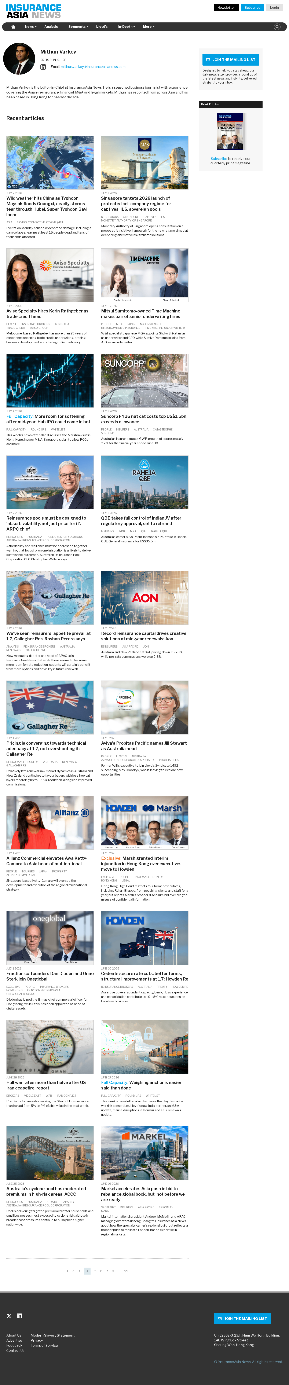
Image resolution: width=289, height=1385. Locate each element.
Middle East (32, 1095)
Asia (9, 222)
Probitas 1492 (169, 760)
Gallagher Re (36, 650)
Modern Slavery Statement (53, 1335)
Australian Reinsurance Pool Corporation (38, 540)
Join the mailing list (234, 60)
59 (126, 1271)
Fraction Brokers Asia (43, 990)
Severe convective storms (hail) (40, 222)
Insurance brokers (36, 324)
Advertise (14, 1340)
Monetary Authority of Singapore (126, 220)
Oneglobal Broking (20, 994)
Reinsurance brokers (39, 646)
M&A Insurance (151, 324)
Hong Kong (109, 880)
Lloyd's (121, 756)
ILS (163, 217)
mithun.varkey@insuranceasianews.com (93, 67)
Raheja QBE (159, 531)
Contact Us (15, 1350)
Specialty (166, 1207)
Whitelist (58, 429)
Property (59, 871)
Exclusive (108, 877)
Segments (77, 27)
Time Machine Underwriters (165, 327)
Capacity (68, 1201)
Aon (146, 646)
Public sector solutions (65, 536)
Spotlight (108, 1207)
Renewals (13, 650)
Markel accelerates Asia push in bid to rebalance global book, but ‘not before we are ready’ (143, 1194)
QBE (144, 531)
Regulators (110, 217)
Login (274, 8)
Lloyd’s (102, 27)
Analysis (51, 27)
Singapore (131, 217)
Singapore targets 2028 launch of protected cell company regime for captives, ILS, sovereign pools (136, 204)
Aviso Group (39, 327)
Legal (126, 880)
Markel (106, 1211)
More (147, 27)
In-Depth (125, 27)
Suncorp (107, 433)
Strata (52, 1201)
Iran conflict (66, 1095)
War (49, 1095)
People (11, 324)
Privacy (37, 1340)
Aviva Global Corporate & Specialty (128, 760)
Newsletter (226, 8)
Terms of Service (44, 1345)
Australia (62, 324)
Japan (131, 324)
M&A (133, 531)
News (29, 27)
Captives (150, 217)
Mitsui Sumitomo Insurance (120, 327)
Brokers (12, 1095)
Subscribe (252, 8)
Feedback (14, 1345)
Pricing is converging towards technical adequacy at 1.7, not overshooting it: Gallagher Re (46, 749)
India (122, 531)
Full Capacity (16, 429)
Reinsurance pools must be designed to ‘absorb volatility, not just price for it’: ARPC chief (46, 524)
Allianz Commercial (21, 875)
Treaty (162, 986)
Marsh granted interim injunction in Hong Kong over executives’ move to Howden (142, 864)
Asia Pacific (130, 646)
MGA (119, 324)
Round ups (38, 429)
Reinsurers (14, 536)
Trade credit (15, 327)
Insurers (122, 429)
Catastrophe (162, 429)
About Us (13, 1335)
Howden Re (180, 986)
